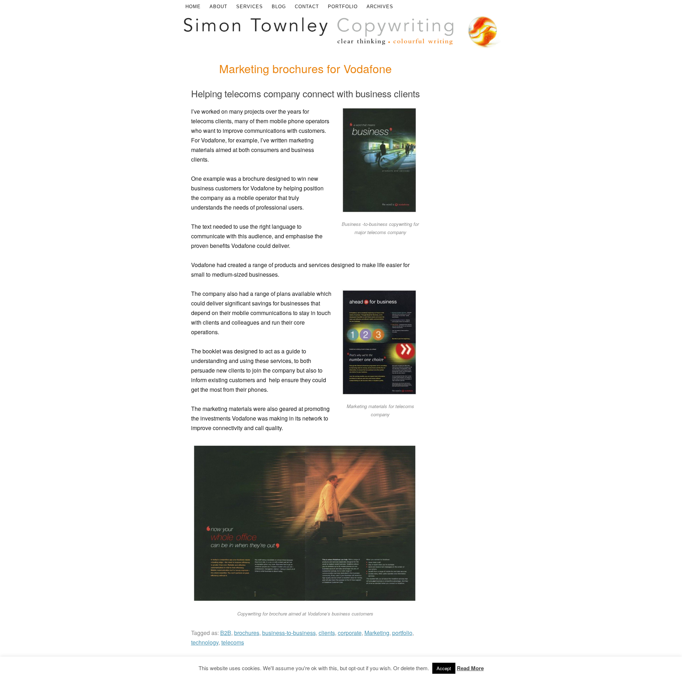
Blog (279, 6)
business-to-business (289, 633)
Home (193, 6)
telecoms (232, 642)
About (218, 6)
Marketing (376, 633)
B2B (225, 633)
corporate (350, 633)
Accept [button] (444, 668)
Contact (307, 6)
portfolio (402, 633)
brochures (246, 633)
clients (327, 633)
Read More (470, 668)
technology (204, 642)
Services (249, 6)
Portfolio (343, 6)
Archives (380, 6)
